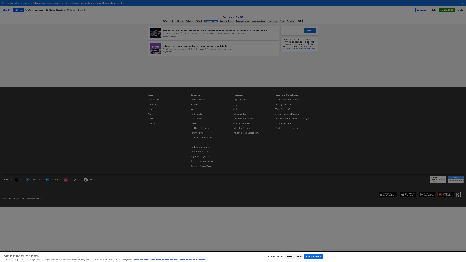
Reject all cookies (294, 256)
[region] (233, 256)
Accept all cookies (313, 256)
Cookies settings (275, 256)
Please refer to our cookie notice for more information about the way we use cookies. (169, 259)
